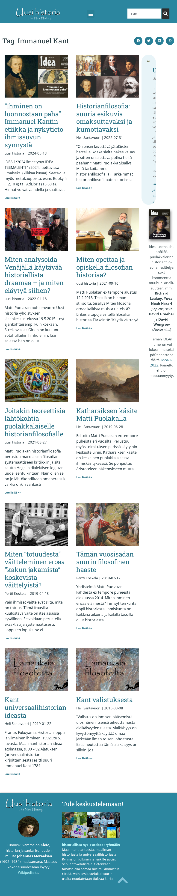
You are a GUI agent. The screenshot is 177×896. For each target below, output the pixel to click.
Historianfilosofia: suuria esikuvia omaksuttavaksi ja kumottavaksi (104, 118)
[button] (90, 14)
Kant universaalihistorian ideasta (35, 707)
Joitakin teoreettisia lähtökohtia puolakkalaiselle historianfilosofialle (35, 422)
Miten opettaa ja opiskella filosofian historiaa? (104, 267)
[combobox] (144, 14)
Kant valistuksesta (104, 699)
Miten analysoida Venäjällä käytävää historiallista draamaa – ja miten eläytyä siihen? (34, 275)
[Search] (165, 14)
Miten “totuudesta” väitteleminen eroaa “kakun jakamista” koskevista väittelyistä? (35, 569)
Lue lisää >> (13, 198)
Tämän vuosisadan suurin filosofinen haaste (105, 562)
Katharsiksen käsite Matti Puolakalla (106, 414)
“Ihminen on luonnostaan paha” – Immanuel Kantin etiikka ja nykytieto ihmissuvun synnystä (36, 125)
